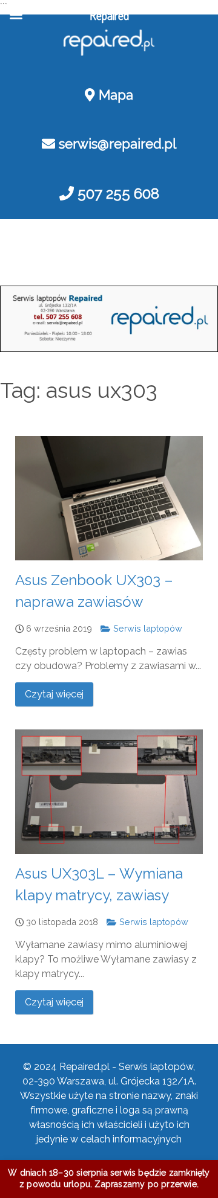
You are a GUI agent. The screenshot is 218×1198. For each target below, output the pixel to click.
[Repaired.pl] (109, 43)
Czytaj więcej (54, 694)
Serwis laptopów (146, 628)
